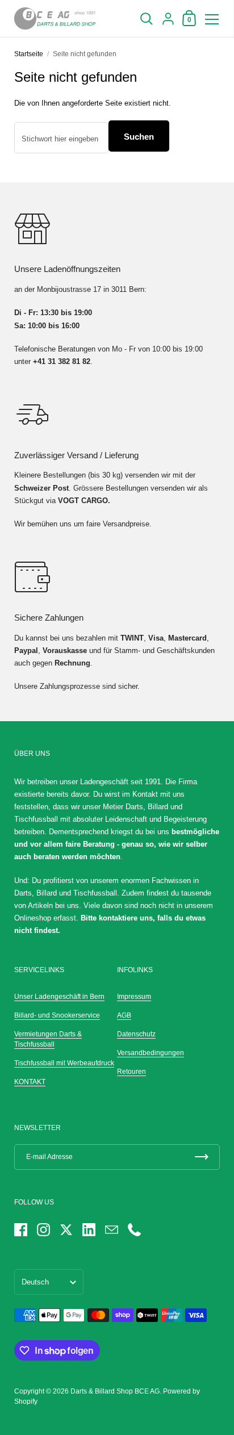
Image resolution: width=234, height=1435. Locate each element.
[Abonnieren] (201, 1157)
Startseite (28, 54)
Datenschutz (136, 1034)
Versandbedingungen (150, 1053)
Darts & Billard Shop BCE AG (115, 1391)
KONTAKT (29, 1082)
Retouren (131, 1072)
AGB (124, 1015)
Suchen (139, 136)
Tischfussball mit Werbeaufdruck (64, 1063)
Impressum (134, 997)
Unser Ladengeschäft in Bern (59, 997)
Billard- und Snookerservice (57, 1015)
